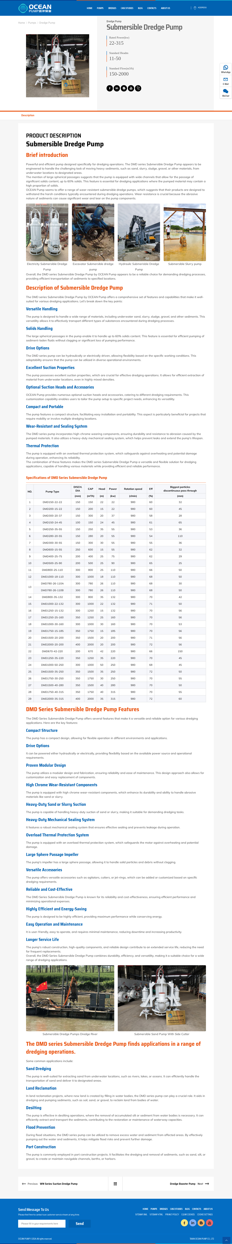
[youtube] (131, 88)
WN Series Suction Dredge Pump (58, 1184)
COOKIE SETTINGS (205, 1214)
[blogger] (124, 88)
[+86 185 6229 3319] (138, 88)
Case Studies (127, 8)
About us (165, 8)
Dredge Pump (47, 22)
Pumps (100, 8)
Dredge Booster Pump (182, 1184)
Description (27, 115)
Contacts (151, 8)
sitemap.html (156, 1214)
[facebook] (110, 88)
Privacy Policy (172, 1214)
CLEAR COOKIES (188, 1214)
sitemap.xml (141, 1214)
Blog (140, 8)
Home (89, 8)
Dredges (112, 8)
